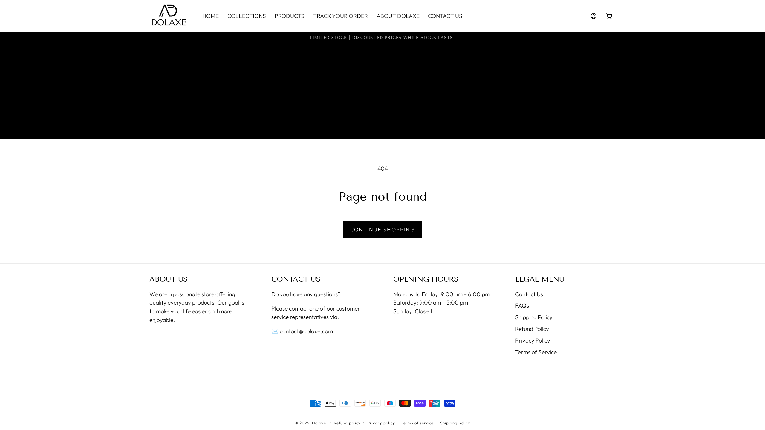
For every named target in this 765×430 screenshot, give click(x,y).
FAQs (522, 305)
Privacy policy (381, 422)
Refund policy (347, 422)
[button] (609, 16)
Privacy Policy (532, 340)
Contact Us (529, 294)
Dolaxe (319, 422)
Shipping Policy (534, 317)
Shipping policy (455, 422)
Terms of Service (536, 352)
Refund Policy (532, 328)
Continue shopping (382, 229)
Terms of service (418, 422)
